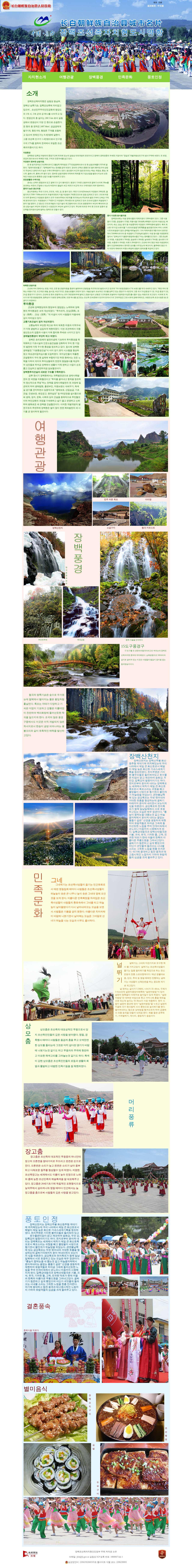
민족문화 (125, 77)
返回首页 (151, 6)
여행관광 (66, 77)
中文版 (161, 6)
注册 (160, 2)
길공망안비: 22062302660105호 (82, 1562)
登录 (155, 2)
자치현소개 (37, 77)
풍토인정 (154, 77)
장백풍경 (96, 77)
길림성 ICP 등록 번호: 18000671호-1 (106, 1557)
